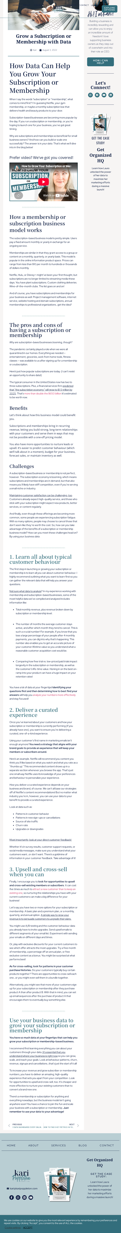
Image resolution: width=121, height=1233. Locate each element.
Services (71, 5)
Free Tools (72, 12)
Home (16, 5)
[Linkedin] (110, 95)
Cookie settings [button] (13, 1227)
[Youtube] (104, 95)
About (26, 5)
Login (94, 5)
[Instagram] (90, 95)
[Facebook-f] (11, 1197)
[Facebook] (97, 95)
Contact (84, 5)
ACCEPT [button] (27, 1227)
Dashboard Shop (37, 12)
